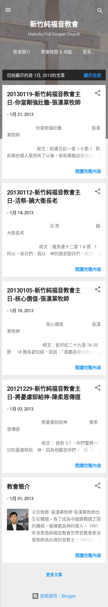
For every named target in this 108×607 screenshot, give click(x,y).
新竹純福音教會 (54, 24)
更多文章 (54, 574)
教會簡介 (22, 52)
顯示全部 (92, 75)
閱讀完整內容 (88, 171)
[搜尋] (99, 12)
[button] (97, 94)
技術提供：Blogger (57, 596)
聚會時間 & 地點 (56, 52)
